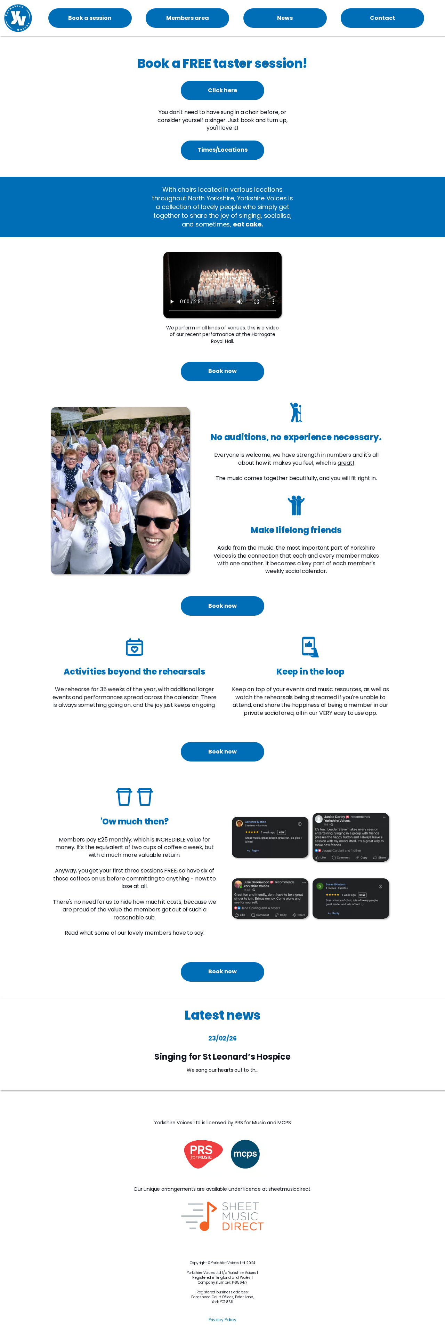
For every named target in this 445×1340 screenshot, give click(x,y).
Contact (382, 18)
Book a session (90, 18)
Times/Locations (222, 150)
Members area (187, 18)
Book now (222, 371)
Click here (222, 90)
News (285, 18)
